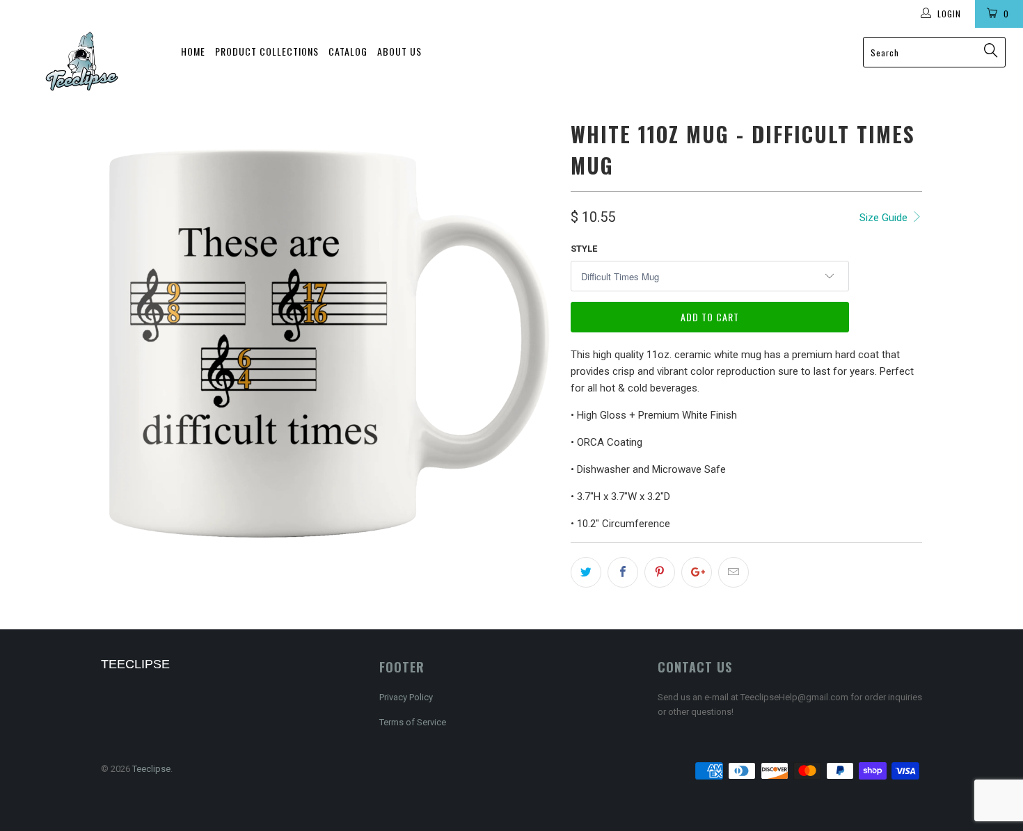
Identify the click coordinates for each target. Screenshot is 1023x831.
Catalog (347, 51)
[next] (532, 343)
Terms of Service (412, 722)
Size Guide (884, 217)
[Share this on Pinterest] (659, 572)
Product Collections (267, 51)
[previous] (125, 343)
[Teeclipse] (82, 61)
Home (193, 51)
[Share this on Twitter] (586, 572)
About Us (399, 51)
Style (584, 248)
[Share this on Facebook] (623, 572)
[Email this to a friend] (733, 572)
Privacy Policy (406, 697)
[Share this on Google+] (696, 572)
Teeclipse (151, 769)
